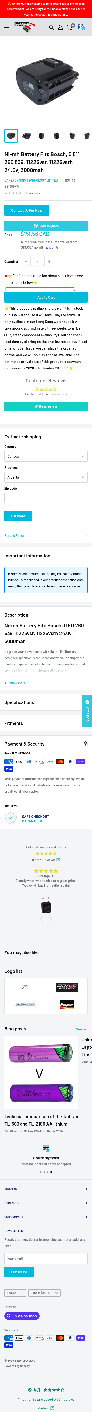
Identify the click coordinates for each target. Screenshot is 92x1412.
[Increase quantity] (49, 261)
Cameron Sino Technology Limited (31, 180)
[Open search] (51, 27)
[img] (46, 853)
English (11, 1293)
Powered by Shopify (17, 1366)
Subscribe (19, 1272)
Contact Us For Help (26, 210)
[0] (69, 27)
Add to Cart (46, 297)
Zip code (10, 488)
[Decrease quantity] (25, 261)
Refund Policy (14, 535)
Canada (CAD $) (40, 1293)
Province (11, 467)
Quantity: (11, 261)
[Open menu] (6, 27)
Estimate (18, 516)
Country (10, 447)
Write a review (46, 406)
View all (82, 1029)
